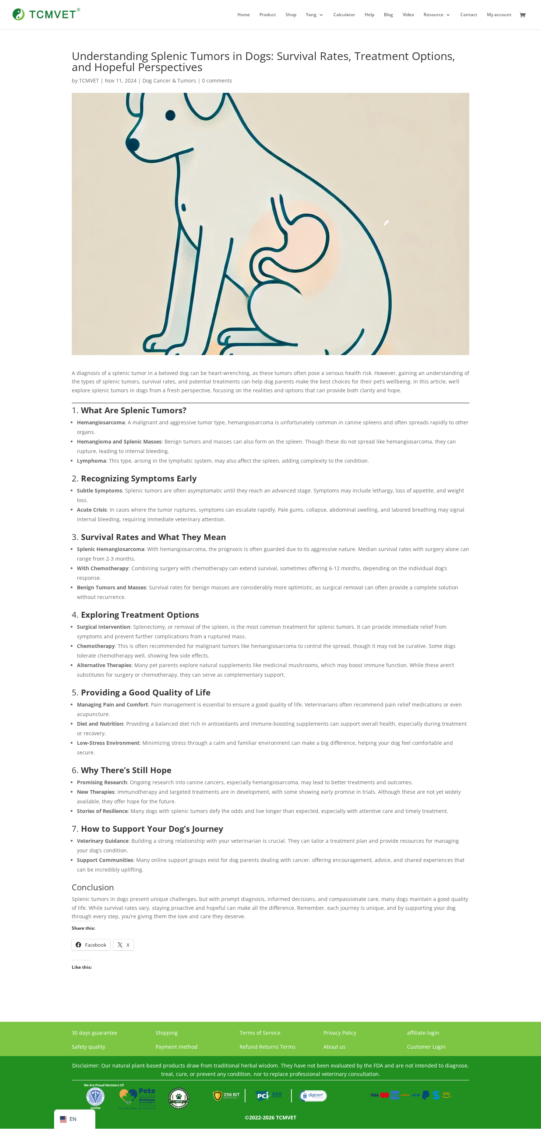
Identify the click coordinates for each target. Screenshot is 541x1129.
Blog (388, 15)
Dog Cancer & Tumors (169, 80)
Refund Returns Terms (268, 1046)
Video (408, 15)
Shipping (167, 1032)
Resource (433, 15)
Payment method (177, 1046)
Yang (311, 15)
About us (334, 1046)
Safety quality (88, 1046)
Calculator (344, 15)
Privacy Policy (339, 1032)
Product (267, 15)
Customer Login (426, 1046)
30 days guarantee (94, 1032)
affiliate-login (423, 1032)
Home (243, 15)
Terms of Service (260, 1032)
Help (369, 15)
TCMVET (89, 80)
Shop (291, 15)
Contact (468, 15)
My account (499, 15)
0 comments (217, 80)
